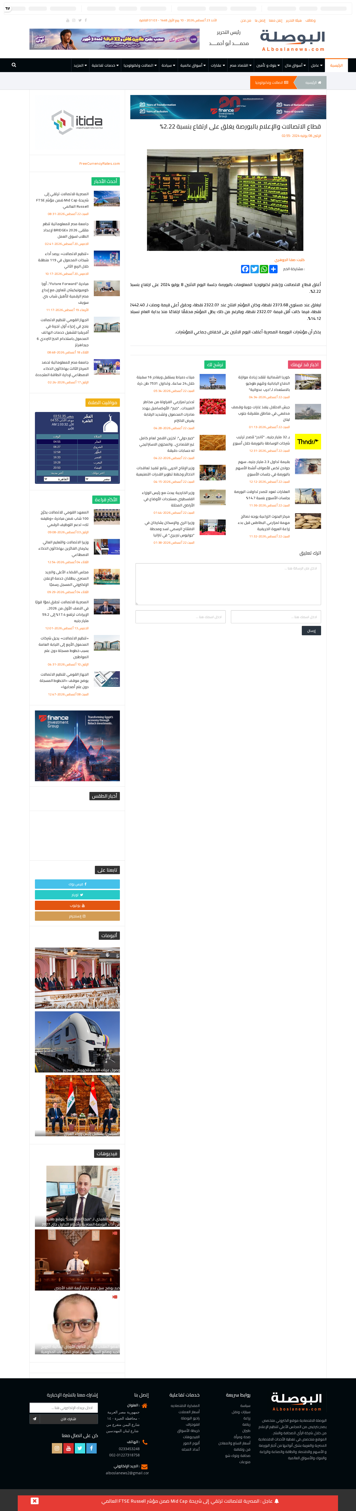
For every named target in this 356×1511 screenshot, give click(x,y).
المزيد (78, 65)
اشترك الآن (68, 1419)
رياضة (246, 1424)
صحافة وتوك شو (237, 1455)
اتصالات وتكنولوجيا (138, 65)
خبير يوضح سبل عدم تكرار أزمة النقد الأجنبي (87, 1288)
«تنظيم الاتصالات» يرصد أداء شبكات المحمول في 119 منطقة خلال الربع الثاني (63, 260)
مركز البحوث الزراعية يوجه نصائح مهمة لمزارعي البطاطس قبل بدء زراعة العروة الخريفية (264, 522)
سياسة (245, 1405)
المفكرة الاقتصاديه (185, 1405)
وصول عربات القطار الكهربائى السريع (91, 1069)
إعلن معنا (276, 20)
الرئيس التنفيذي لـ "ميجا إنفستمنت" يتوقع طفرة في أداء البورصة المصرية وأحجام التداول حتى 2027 (81, 1222)
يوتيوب (75, 905)
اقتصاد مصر (239, 65)
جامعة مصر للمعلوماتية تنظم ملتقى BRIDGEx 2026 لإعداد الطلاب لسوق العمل (66, 230)
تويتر (75, 895)
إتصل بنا (260, 20)
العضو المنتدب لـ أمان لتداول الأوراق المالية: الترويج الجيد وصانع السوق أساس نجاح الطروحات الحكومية (80, 1349)
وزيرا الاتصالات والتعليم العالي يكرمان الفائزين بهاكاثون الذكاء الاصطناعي (63, 548)
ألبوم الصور (191, 1443)
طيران (246, 1430)
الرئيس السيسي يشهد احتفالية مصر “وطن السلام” (81, 1006)
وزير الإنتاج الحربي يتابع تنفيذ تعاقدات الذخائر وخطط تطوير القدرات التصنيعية (165, 471)
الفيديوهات (191, 1436)
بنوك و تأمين (266, 65)
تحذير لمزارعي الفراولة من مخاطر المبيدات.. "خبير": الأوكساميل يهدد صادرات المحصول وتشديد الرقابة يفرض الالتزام (168, 411)
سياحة (167, 65)
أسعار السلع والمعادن (234, 1443)
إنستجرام (75, 916)
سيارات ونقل (241, 1411)
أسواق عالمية (191, 65)
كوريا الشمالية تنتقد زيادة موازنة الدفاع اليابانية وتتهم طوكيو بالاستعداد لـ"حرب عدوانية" (264, 383)
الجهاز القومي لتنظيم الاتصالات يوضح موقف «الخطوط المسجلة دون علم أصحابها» (64, 680)
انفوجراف (193, 1424)
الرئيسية (336, 65)
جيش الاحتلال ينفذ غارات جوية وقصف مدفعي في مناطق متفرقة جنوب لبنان (260, 413)
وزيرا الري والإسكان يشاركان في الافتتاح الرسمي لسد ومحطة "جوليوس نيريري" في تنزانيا (169, 528)
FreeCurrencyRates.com (99, 163)
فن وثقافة (242, 1449)
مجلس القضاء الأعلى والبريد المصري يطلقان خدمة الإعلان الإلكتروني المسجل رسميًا (66, 578)
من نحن (246, 20)
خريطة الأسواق (188, 1430)
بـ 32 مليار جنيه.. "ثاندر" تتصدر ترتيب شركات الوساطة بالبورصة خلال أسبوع (261, 440)
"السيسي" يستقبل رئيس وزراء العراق (92, 1133)
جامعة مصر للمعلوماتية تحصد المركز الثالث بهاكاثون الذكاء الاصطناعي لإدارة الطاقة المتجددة (62, 368)
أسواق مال (294, 65)
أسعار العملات (189, 1411)
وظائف (310, 20)
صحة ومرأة (242, 1436)
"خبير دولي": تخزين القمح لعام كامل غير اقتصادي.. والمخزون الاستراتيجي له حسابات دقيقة (167, 444)
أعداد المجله (191, 1449)
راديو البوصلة (190, 1418)
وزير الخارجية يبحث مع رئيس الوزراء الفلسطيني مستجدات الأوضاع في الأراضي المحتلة (168, 499)
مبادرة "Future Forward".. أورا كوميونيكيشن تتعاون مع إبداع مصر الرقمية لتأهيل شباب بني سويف (65, 293)
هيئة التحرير (294, 20)
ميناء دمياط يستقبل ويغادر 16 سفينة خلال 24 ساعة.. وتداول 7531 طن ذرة (166, 380)
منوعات (244, 1461)
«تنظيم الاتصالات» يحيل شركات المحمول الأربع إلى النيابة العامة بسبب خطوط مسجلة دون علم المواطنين (64, 647)
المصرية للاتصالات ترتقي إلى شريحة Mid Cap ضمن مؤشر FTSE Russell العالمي (62, 200)
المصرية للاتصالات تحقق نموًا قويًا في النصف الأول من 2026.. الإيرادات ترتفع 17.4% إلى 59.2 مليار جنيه (62, 611)
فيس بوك (76, 884)
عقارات (216, 65)
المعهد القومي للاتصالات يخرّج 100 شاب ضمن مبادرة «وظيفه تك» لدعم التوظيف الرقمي (65, 518)
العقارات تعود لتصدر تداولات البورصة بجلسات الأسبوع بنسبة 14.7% (262, 494)
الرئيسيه (311, 82)
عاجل (315, 65)
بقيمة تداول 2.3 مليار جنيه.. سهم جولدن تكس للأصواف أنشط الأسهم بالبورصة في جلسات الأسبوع (263, 468)
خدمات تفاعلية (103, 65)
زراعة (246, 1418)
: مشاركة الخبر (294, 268)
